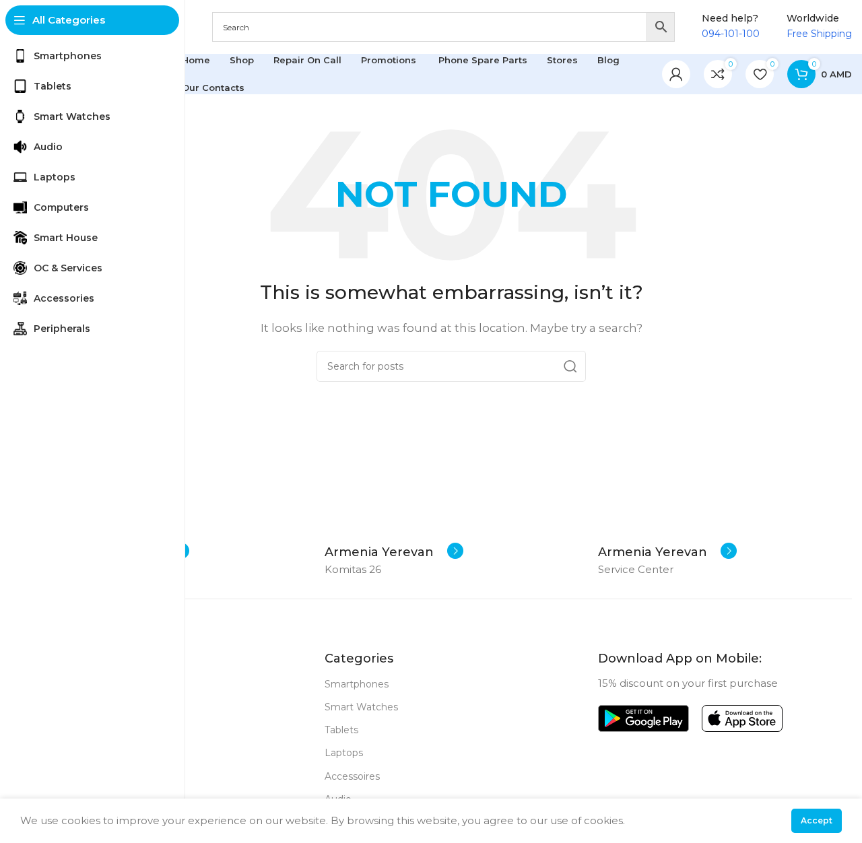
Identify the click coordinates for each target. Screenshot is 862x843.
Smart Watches (361, 707)
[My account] (676, 74)
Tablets (341, 730)
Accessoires (352, 776)
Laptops (344, 753)
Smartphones (357, 684)
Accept (816, 820)
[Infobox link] (394, 552)
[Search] (570, 366)
